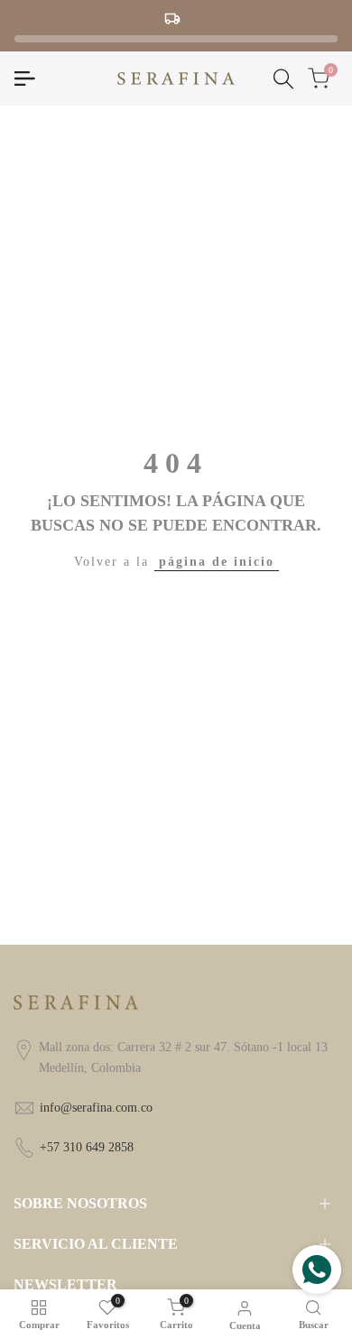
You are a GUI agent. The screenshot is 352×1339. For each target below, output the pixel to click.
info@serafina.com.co (96, 1107)
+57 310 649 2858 (87, 1147)
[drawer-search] (283, 79)
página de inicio (216, 561)
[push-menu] (24, 78)
